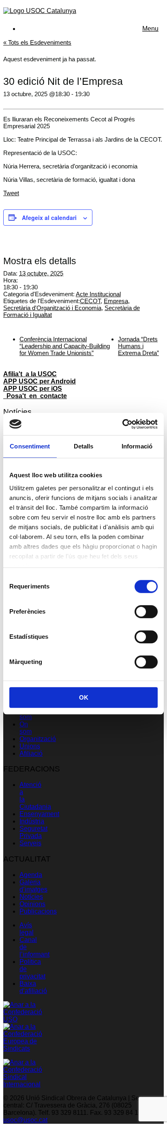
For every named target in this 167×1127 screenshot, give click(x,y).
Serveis (30, 843)
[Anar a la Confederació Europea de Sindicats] (22, 1048)
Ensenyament (39, 813)
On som (25, 728)
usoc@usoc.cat (25, 1119)
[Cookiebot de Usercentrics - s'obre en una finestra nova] (122, 424)
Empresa (116, 300)
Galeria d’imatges (33, 886)
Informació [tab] (137, 446)
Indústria (31, 821)
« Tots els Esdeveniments (37, 42)
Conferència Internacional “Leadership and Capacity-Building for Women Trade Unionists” (64, 346)
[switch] (146, 611)
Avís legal (26, 929)
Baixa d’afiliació (33, 987)
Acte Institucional (98, 294)
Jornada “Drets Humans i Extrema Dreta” (138, 346)
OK (83, 697)
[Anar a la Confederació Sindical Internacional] (22, 1084)
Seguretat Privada (33, 832)
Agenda (30, 874)
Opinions (32, 904)
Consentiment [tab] (30, 446)
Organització (37, 738)
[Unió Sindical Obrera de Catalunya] (39, 10)
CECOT (90, 300)
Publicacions (38, 911)
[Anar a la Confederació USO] (22, 1019)
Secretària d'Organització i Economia (52, 307)
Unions (29, 746)
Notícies (31, 896)
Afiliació (31, 753)
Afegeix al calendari (49, 217)
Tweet (11, 193)
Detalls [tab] (84, 446)
